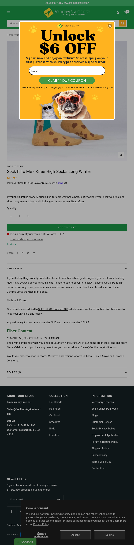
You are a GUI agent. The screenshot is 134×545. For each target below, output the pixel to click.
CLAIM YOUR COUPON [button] (67, 80)
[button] (110, 26)
